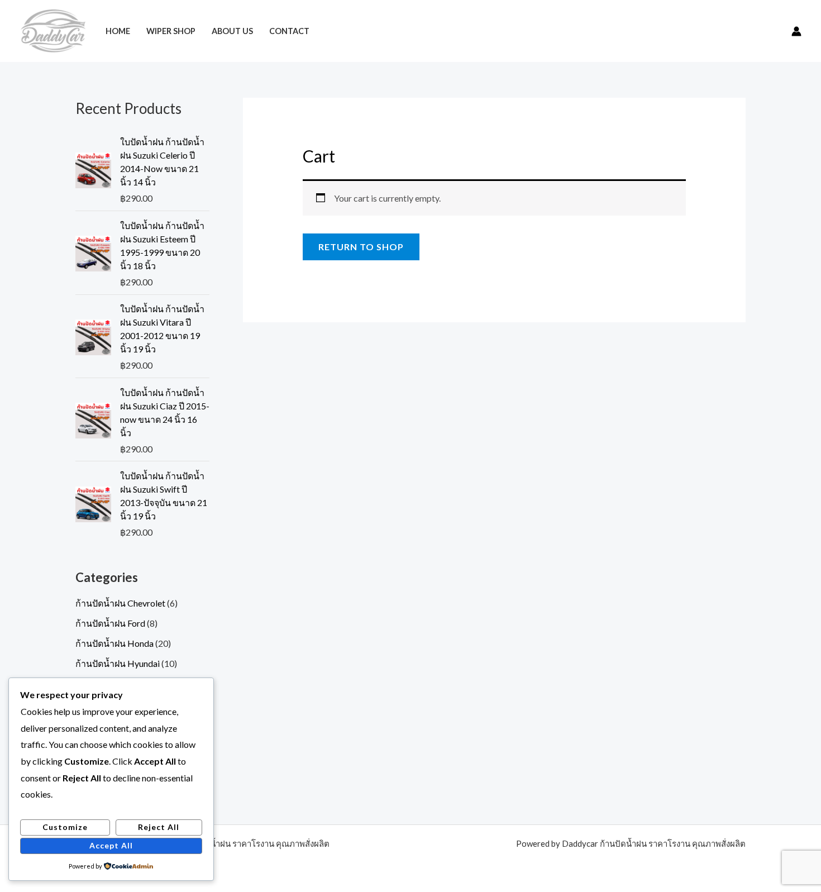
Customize (65, 827)
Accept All (111, 845)
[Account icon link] (796, 31)
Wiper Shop (170, 31)
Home (118, 31)
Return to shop (361, 246)
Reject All (158, 827)
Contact (289, 31)
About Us (232, 31)
